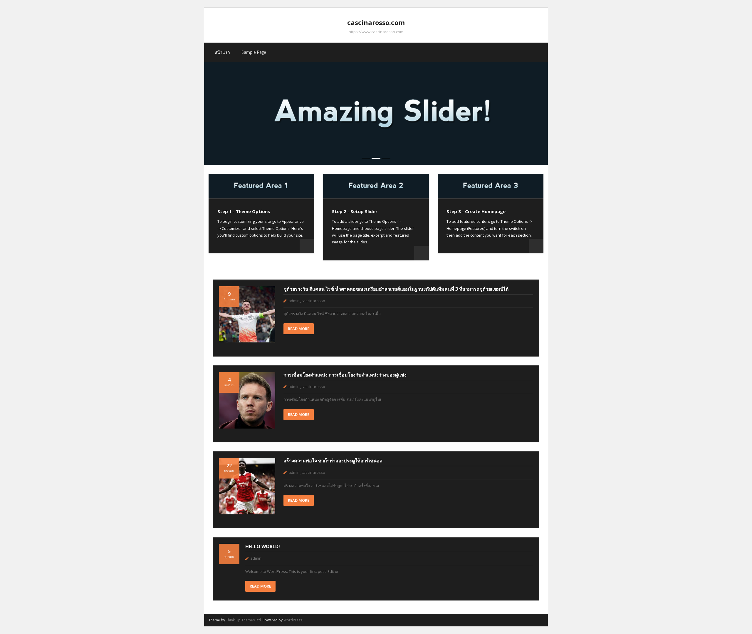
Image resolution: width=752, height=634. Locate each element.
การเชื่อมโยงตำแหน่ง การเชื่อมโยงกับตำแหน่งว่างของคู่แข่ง (345, 375)
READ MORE (298, 328)
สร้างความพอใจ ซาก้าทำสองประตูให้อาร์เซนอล (332, 460)
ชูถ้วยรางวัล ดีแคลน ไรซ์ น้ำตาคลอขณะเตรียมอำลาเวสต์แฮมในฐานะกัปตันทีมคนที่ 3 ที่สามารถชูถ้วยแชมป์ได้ (395, 289)
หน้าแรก (222, 52)
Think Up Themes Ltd (243, 620)
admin (255, 558)
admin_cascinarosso (306, 300)
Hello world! (262, 546)
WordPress (292, 620)
